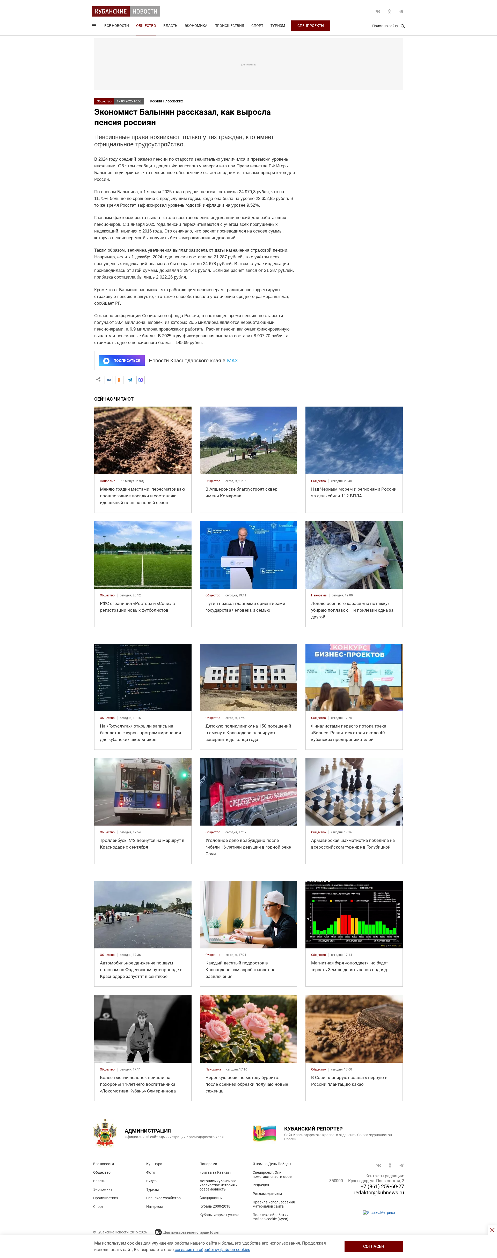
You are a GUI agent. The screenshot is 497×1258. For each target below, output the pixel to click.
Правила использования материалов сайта (274, 1204)
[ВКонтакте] (109, 380)
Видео (151, 1181)
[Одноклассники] (119, 380)
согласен (373, 1246)
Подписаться (127, 360)
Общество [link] (213, 481)
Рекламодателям (267, 1194)
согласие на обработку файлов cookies (212, 1249)
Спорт (257, 26)
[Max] (140, 380)
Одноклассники (389, 11)
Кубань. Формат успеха (219, 1215)
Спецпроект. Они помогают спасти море (272, 1174)
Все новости (116, 26)
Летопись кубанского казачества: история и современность (219, 1185)
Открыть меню (94, 26)
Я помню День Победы (272, 1164)
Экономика (196, 26)
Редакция (261, 1185)
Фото (150, 1172)
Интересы (154, 1206)
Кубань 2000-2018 (215, 1206)
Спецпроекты (310, 26)
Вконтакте (378, 11)
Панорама (208, 1164)
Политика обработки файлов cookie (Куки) (271, 1217)
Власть (170, 26)
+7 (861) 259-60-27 (382, 1186)
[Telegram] (130, 380)
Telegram (401, 11)
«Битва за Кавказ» (215, 1172)
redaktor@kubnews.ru (379, 1192)
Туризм (278, 26)
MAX (232, 360)
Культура (154, 1164)
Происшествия (229, 26)
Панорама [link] (107, 481)
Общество (146, 26)
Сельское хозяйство (163, 1198)
